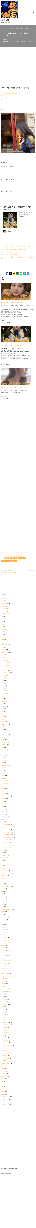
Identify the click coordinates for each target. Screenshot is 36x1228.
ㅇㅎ (3, 996)
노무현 (5, 932)
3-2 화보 (3, 978)
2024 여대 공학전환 (7, 886)
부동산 (4, 1012)
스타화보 (4, 981)
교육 (3, 883)
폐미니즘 (5, 870)
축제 (4, 760)
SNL (4, 685)
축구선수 (5, 816)
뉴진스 (4, 657)
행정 (3, 924)
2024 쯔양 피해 (6, 839)
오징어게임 (5, 631)
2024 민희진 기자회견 (8, 834)
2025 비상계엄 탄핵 (7, 845)
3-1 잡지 (3, 945)
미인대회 (5, 750)
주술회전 (5, 1055)
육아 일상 (4, 744)
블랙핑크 (5, 660)
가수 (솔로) (4, 603)
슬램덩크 (5, 1032)
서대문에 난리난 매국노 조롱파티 (9, 254)
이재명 (5, 940)
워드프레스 (4, 1066)
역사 (3, 1086)
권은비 (4, 606)
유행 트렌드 (4, 742)
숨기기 (5, 92)
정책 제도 (5, 1014)
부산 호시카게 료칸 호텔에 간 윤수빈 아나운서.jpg (13, 302)
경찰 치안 (4, 881)
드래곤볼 (5, 1027)
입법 (3, 906)
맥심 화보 (5, 965)
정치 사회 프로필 (6, 1104)
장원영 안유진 (6, 665)
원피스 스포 (6, 1042)
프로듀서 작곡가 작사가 (7, 696)
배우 (3, 642)
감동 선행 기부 (5, 724)
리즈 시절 (4, 637)
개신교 (3, 1078)
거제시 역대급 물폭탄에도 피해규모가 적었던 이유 (13, 249)
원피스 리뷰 (6, 1040)
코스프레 (4, 798)
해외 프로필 (4, 1107)
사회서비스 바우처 (6, 1063)
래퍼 (3, 634)
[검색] (33, 12)
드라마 (3, 629)
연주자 (3, 716)
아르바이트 (5, 917)
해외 (3, 698)
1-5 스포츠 (3, 809)
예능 (3, 683)
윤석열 (5, 937)
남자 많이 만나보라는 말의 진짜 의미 (10, 252)
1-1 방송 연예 (5, 41)
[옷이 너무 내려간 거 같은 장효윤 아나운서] (16, 384)
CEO (3, 768)
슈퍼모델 (5, 783)
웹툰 (4, 1050)
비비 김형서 (5, 608)
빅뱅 (4, 678)
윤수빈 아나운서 (13, 557)
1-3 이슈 (3, 721)
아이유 (4, 611)
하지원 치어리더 (6, 796)
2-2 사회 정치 (4, 878)
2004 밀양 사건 (6, 829)
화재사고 (5, 857)
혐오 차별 (4, 868)
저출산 (3, 911)
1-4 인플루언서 (12, 41)
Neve (11, 1226)
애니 (4, 1035)
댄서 (3, 773)
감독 (3, 616)
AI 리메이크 (5, 988)
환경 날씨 (4, 875)
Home (4, 28)
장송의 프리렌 (6, 1053)
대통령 (4, 929)
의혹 (3, 860)
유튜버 (3, 788)
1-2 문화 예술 (4, 701)
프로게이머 (4, 803)
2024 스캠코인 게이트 (8, 837)
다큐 (3, 626)
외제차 (4, 1073)
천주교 (3, 1091)
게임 (17, 41)
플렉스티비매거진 (6, 973)
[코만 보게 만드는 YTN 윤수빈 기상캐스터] (16, 342)
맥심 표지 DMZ (6, 960)
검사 (4, 896)
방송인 (3, 639)
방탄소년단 (5, 675)
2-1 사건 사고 (4, 819)
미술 (3, 708)
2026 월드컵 (5, 811)
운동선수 (4, 814)
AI (2, 986)
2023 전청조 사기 (7, 832)
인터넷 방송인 (5, 791)
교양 (3, 624)
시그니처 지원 (6, 662)
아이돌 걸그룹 (5, 652)
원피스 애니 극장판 (8, 1045)
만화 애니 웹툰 (22, 41)
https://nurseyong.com (6, 1173)
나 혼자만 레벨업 (6, 1024)
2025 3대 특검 (6, 842)
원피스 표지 (6, 1048)
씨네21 (3, 968)
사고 (3, 852)
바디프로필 (4, 732)
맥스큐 (3, 953)
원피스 (4, 1037)
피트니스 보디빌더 (7, 786)
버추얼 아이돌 (5, 644)
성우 (3, 647)
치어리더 (4, 793)
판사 (4, 901)
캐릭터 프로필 (6, 1058)
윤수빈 (6, 557)
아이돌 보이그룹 (5, 672)
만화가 (3, 775)
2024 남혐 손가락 (8, 873)
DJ (2, 770)
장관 (4, 942)
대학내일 (4, 947)
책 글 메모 (4, 1089)
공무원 (4, 927)
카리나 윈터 (5, 667)
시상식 (4, 755)
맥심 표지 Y (5, 963)
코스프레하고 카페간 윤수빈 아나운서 (9, 561)
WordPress (23, 1226)
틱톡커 (3, 801)
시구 (4, 752)
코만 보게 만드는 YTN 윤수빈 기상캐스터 (11, 345)
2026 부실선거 (6, 847)
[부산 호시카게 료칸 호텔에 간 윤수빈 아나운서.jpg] (16, 299)
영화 (3, 680)
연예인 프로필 (5, 1099)
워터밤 (4, 757)
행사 (3, 747)
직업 (3, 914)
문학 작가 (4, 706)
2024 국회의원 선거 (7, 909)
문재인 (5, 935)
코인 (4, 1019)
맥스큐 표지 (5, 955)
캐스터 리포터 (5, 693)
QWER (4, 654)
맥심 (3, 958)
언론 (3, 904)
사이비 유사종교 (5, 1084)
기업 (4, 1009)
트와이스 (5, 670)
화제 (3, 762)
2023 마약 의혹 (6, 863)
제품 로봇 (5, 991)
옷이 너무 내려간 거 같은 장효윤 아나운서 (11, 387)
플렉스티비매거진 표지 (8, 976)
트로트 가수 (5, 613)
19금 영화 (5, 999)
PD (2, 600)
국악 (3, 703)
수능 (4, 888)
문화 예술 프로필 (6, 1096)
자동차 (3, 1068)
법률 (3, 1060)
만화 (4, 1030)
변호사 (4, 899)
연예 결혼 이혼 (5, 734)
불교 (3, 1081)
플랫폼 (4, 1001)
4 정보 (2, 983)
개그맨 (3, 619)
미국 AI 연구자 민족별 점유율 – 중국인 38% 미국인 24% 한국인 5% (17, 247)
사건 (3, 827)
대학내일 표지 (6, 950)
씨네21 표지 (5, 970)
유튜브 (3, 739)
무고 (4, 850)
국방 (3, 891)
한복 (3, 719)
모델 (3, 778)
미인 (3, 729)
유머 (3, 737)
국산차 (4, 1071)
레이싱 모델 (5, 780)
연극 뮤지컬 (4, 714)
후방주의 (5, 1004)
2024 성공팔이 (6, 824)
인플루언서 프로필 (6, 1102)
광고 (3, 621)
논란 (3, 821)
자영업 (4, 919)
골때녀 (4, 688)
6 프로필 (3, 1094)
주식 (4, 1017)
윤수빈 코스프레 (22, 557)
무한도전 (5, 690)
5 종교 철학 (3, 1076)
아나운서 (28, 41)
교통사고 (5, 855)
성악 (3, 711)
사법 (3, 893)
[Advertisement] (18, 68)
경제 (3, 1006)
